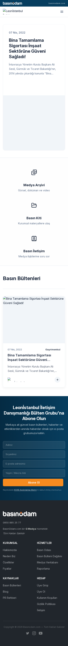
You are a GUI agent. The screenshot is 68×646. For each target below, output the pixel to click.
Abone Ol (34, 482)
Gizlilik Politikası (46, 604)
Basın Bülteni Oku (29, 85)
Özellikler (8, 562)
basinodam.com (57, 3)
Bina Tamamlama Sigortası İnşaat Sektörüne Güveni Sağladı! (27, 48)
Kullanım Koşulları (47, 597)
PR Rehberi (9, 597)
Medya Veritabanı (47, 562)
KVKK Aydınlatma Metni (25, 490)
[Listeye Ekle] (57, 380)
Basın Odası (44, 550)
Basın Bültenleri (12, 585)
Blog (5, 591)
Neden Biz (9, 556)
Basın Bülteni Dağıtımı (49, 556)
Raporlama (43, 568)
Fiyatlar (7, 568)
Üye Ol (41, 591)
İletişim (41, 610)
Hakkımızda (10, 550)
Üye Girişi (42, 585)
